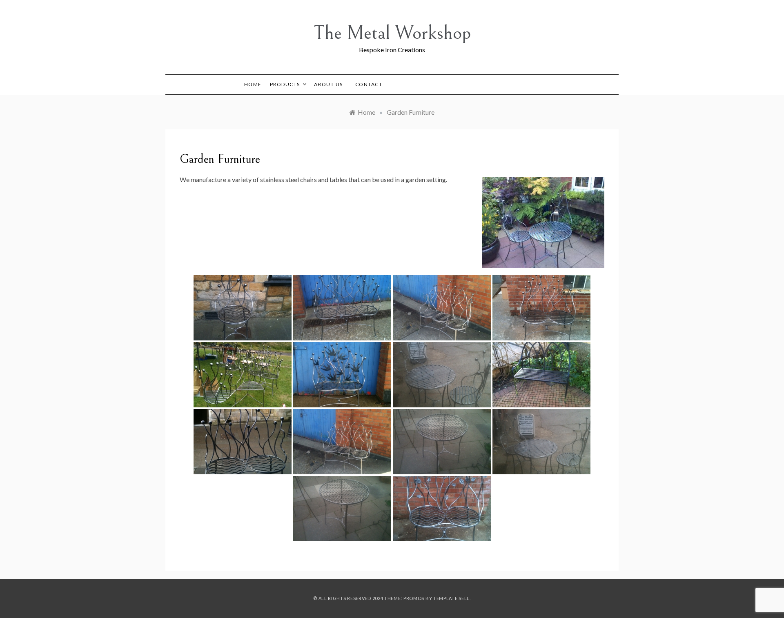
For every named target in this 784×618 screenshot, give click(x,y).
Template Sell (451, 598)
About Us (328, 84)
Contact (369, 84)
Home (253, 84)
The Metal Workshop (392, 33)
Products (285, 84)
